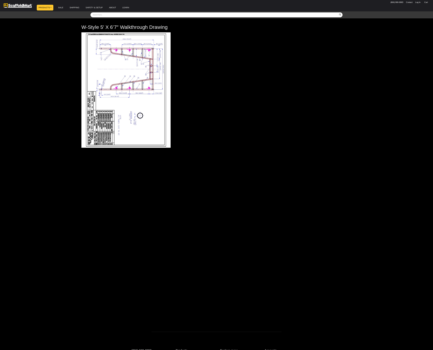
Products (44, 7)
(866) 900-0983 (396, 2)
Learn (125, 7)
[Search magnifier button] (340, 14)
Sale (60, 7)
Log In (417, 2)
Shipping (74, 7)
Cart (426, 2)
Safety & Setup (94, 7)
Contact (409, 2)
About (112, 7)
